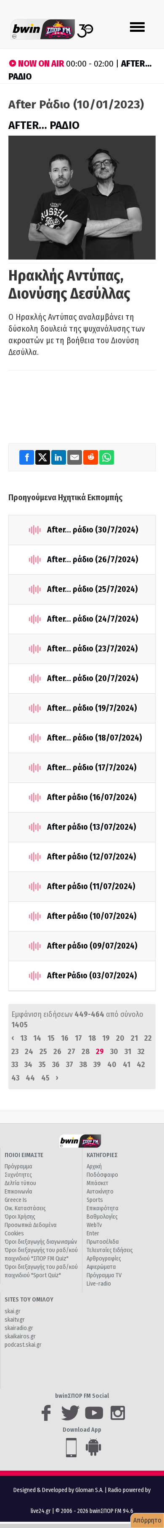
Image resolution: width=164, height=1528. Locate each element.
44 (30, 1078)
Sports (95, 1200)
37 (69, 1064)
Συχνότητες (18, 1174)
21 (134, 1038)
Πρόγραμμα (18, 1166)
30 (114, 1051)
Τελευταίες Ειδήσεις (110, 1250)
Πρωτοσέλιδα (103, 1241)
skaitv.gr (15, 1319)
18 (92, 1038)
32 (141, 1051)
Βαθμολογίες (102, 1216)
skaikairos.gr (20, 1336)
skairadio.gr (19, 1328)
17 (78, 1038)
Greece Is (16, 1200)
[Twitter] (43, 456)
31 (127, 1051)
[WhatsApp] (106, 456)
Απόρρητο (147, 1520)
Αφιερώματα (101, 1267)
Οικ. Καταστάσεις (25, 1208)
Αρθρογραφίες (104, 1258)
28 (86, 1051)
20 (120, 1038)
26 (57, 1051)
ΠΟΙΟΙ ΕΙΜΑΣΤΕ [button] (24, 1155)
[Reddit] (91, 456)
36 (56, 1064)
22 (148, 1038)
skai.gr (13, 1311)
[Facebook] (27, 456)
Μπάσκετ (97, 1183)
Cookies (14, 1233)
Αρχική (94, 1166)
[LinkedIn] (59, 456)
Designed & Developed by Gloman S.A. (58, 1490)
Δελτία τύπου (20, 1183)
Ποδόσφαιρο (102, 1174)
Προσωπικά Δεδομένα (31, 1225)
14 (37, 1038)
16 (65, 1038)
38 (83, 1064)
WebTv (94, 1225)
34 (28, 1064)
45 (45, 1078)
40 (111, 1064)
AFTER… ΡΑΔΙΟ (43, 125)
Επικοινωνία (18, 1191)
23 (15, 1051)
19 (106, 1038)
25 (43, 1051)
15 (51, 1038)
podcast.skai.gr (23, 1344)
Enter (93, 1233)
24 (29, 1051)
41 (126, 1064)
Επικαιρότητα (103, 1208)
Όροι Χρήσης (20, 1216)
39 (97, 1064)
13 (23, 1038)
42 (141, 1064)
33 (14, 1064)
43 (15, 1078)
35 (42, 1064)
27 (71, 1051)
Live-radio (99, 1283)
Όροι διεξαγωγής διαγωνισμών (41, 1241)
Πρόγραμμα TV (104, 1275)
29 (100, 1051)
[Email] (75, 456)
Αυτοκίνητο (100, 1191)
